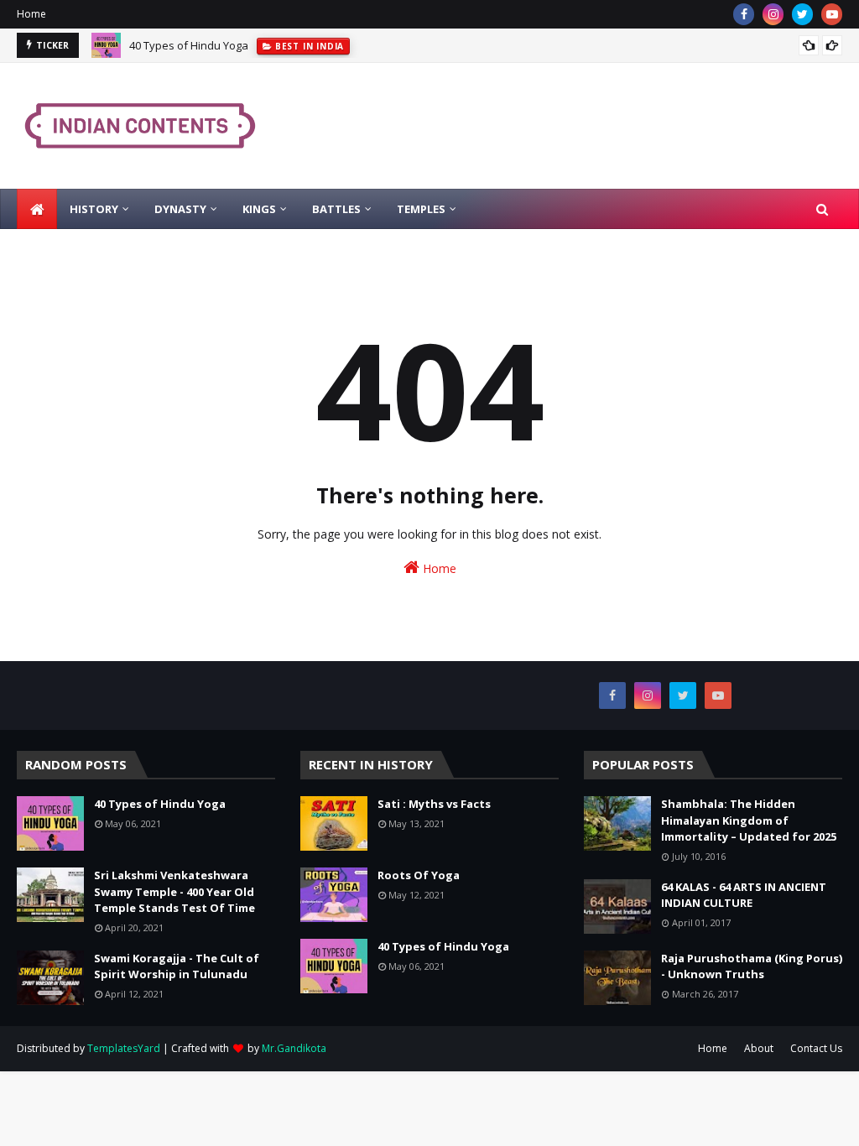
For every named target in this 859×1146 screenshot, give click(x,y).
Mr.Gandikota (294, 1048)
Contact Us (816, 1048)
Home (31, 14)
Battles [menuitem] (336, 208)
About (758, 1048)
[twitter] (802, 14)
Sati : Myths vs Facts (434, 803)
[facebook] (743, 14)
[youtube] (831, 14)
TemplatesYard (123, 1048)
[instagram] (773, 14)
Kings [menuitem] (259, 208)
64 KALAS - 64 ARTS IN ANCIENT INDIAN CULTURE (743, 895)
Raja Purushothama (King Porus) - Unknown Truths (751, 966)
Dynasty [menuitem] (180, 208)
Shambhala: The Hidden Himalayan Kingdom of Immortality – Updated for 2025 (748, 820)
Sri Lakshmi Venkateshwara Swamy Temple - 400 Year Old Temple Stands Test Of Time (174, 891)
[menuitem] (37, 209)
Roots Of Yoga (418, 875)
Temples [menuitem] (421, 208)
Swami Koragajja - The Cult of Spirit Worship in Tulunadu (176, 966)
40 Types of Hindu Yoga (188, 45)
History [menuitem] (94, 208)
